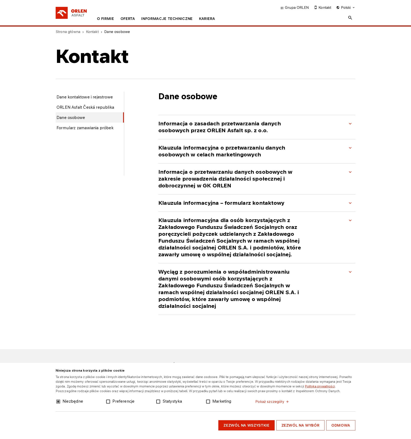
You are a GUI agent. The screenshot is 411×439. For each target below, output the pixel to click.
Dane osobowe (71, 117)
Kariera (207, 18)
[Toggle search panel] (350, 18)
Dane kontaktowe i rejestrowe (85, 97)
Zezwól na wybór (300, 425)
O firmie (105, 18)
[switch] (109, 401)
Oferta (128, 18)
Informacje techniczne (166, 18)
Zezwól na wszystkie (246, 425)
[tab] (105, 19)
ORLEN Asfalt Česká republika (85, 107)
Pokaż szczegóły (269, 401)
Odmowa (340, 425)
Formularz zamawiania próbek (85, 127)
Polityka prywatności (320, 386)
